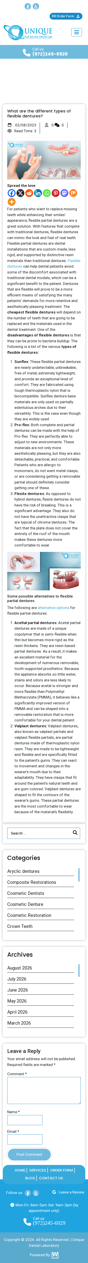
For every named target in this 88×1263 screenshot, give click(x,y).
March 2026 (19, 1023)
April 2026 (17, 1012)
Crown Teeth (19, 926)
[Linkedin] (38, 193)
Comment (17, 1074)
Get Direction (25, 16)
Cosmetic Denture (25, 904)
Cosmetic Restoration (29, 915)
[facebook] (28, 6)
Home (20, 1170)
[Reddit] (29, 193)
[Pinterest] (56, 193)
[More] (12, 202)
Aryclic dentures (23, 871)
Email (13, 1131)
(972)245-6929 (49, 54)
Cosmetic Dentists (25, 893)
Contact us (51, 1178)
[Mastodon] (64, 193)
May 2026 (17, 1001)
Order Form (61, 1170)
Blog (30, 1178)
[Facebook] (12, 193)
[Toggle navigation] (76, 32)
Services (37, 1170)
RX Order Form (63, 16)
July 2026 (16, 979)
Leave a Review (71, 5)
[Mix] (73, 193)
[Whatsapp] (47, 193)
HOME (12, 79)
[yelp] (36, 6)
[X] (20, 193)
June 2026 (17, 990)
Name (13, 1112)
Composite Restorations (31, 882)
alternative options (54, 607)
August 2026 (19, 968)
